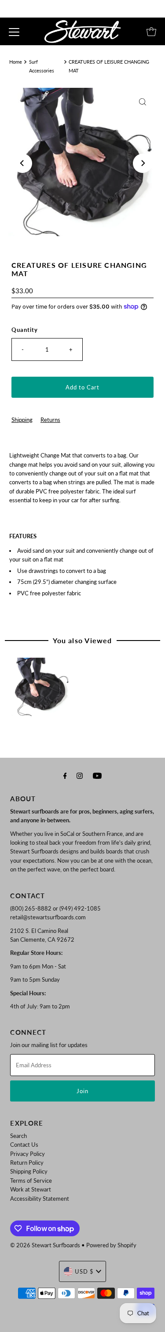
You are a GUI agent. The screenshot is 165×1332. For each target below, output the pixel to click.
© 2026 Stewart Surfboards (45, 1245)
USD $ (84, 1271)
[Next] (142, 163)
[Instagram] (80, 775)
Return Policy (27, 1162)
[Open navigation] (14, 31)
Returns (50, 419)
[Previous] (22, 163)
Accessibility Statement (39, 1198)
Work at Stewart (30, 1189)
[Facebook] (65, 775)
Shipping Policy (29, 1171)
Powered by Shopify (111, 1245)
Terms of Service (31, 1180)
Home (15, 62)
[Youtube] (97, 775)
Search (18, 1135)
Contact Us (24, 1144)
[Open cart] (151, 31)
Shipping (22, 419)
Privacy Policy (27, 1153)
